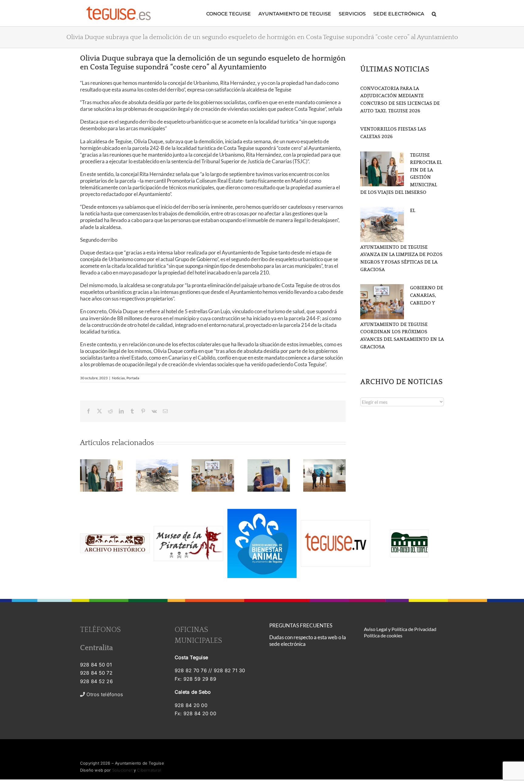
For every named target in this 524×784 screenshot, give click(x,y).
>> (108, 694)
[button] (434, 13)
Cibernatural (149, 770)
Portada (132, 378)
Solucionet (122, 770)
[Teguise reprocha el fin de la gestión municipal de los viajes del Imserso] (382, 169)
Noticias (118, 378)
